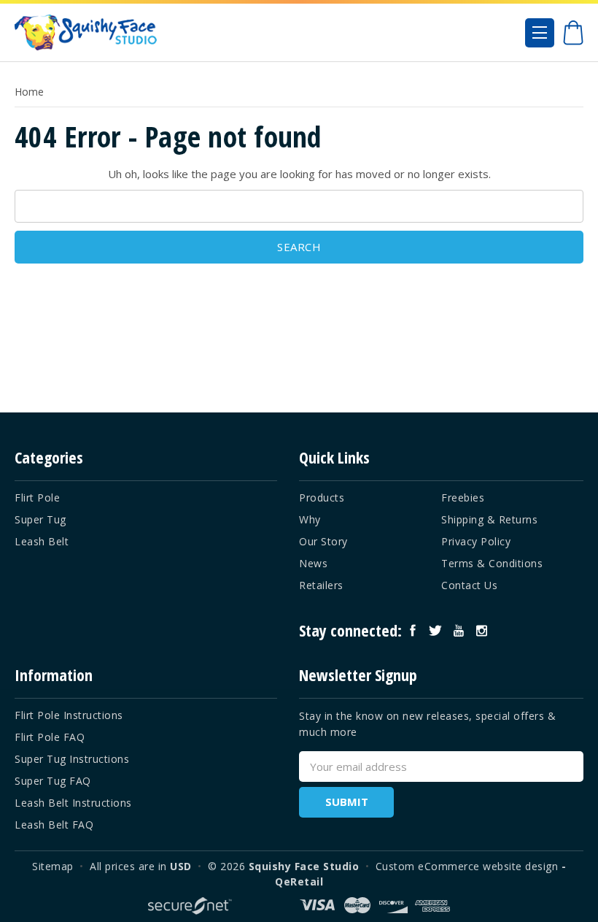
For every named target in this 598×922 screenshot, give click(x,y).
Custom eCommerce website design (467, 866)
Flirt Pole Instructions (69, 715)
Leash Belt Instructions (73, 803)
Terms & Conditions (492, 563)
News (313, 563)
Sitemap (53, 866)
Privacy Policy (475, 541)
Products (321, 497)
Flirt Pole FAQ (50, 737)
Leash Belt (42, 541)
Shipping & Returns (489, 519)
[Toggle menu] (539, 32)
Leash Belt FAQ (54, 824)
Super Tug (40, 519)
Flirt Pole (37, 497)
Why (310, 519)
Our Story (323, 541)
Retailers (321, 585)
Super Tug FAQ (53, 781)
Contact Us (469, 585)
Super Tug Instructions (72, 759)
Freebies (462, 497)
